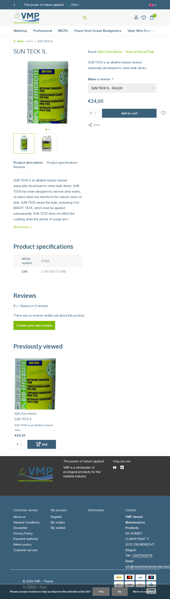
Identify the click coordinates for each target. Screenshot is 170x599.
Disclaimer (20, 528)
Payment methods (25, 539)
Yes (101, 591)
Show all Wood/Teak (139, 51)
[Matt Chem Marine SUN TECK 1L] (35, 384)
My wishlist (58, 528)
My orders (58, 522)
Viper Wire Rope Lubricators (148, 30)
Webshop (20, 30)
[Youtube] (114, 467)
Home (29, 41)
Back (20, 41)
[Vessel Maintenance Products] (26, 17)
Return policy (22, 544)
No (119, 591)
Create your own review (34, 325)
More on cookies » (144, 591)
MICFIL (63, 30)
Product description (28, 162)
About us (19, 517)
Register (56, 517)
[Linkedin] (122, 467)
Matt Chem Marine (110, 51)
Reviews (19, 167)
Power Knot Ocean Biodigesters (97, 30)
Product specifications (62, 162)
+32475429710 (142, 555)
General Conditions (26, 522)
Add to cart (129, 113)
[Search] (85, 18)
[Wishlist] (143, 17)
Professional (42, 30)
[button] (46, 129)
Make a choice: (100, 79)
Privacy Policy (23, 533)
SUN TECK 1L (23, 419)
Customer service (25, 550)
